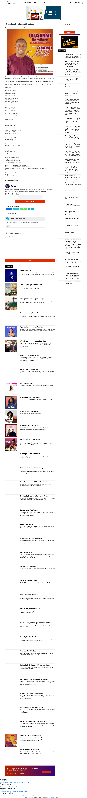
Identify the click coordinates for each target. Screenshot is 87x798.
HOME (24, 3)
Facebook (9, 791)
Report (7, 226)
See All (30, 762)
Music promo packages (30, 795)
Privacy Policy (13, 795)
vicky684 (13, 27)
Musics (3, 786)
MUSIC (29, 3)
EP (0, 786)
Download (29, 201)
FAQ (18, 795)
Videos (7, 786)
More (51, 3)
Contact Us (22, 795)
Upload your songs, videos (15, 782)
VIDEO (34, 3)
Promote (46, 3)
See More (69, 288)
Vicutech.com (52, 797)
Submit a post (25, 782)
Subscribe (69, 32)
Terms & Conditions (4, 795)
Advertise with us (4, 782)
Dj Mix (17, 786)
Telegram (25, 791)
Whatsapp (19, 791)
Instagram (3, 791)
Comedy (14, 786)
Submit (30, 260)
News (40, 3)
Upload (46, 772)
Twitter (14, 791)
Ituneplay (14, 186)
